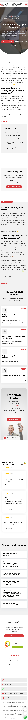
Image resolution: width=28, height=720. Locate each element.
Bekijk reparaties (7, 41)
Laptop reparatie (14, 671)
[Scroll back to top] (25, 709)
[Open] (26, 4)
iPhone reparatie (14, 660)
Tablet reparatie (14, 664)
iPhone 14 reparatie (15, 18)
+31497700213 (14, 405)
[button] (14, 554)
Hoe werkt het (14, 45)
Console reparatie (14, 673)
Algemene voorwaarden (9, 717)
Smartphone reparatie (14, 662)
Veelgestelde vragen (21, 41)
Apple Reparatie (15, 16)
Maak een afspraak (14, 419)
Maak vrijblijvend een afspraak (14, 635)
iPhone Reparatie (5, 18)
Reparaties (8, 16)
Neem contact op (14, 658)
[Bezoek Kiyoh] (23, 463)
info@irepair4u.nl (10, 680)
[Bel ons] (25, 713)
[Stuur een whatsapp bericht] (25, 717)
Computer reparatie (14, 669)
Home (3, 16)
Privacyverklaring (20, 717)
